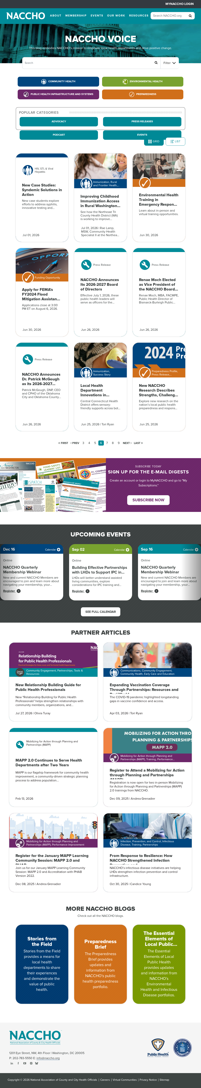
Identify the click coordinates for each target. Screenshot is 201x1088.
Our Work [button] (116, 15)
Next (127, 443)
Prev (75, 443)
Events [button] (97, 15)
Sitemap (164, 1080)
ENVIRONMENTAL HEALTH (146, 81)
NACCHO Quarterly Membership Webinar (22, 570)
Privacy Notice (148, 1080)
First (64, 443)
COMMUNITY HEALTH (61, 81)
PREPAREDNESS (146, 94)
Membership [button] (76, 15)
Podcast (59, 134)
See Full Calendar (100, 612)
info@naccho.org (48, 1058)
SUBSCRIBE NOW (148, 500)
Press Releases (142, 121)
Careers (105, 1080)
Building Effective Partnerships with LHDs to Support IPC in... (99, 570)
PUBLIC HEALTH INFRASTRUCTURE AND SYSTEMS (62, 94)
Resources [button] (139, 15)
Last (137, 443)
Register (9, 591)
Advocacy (59, 121)
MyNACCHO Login (179, 4)
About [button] (55, 15)
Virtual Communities (125, 1080)
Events (142, 134)
